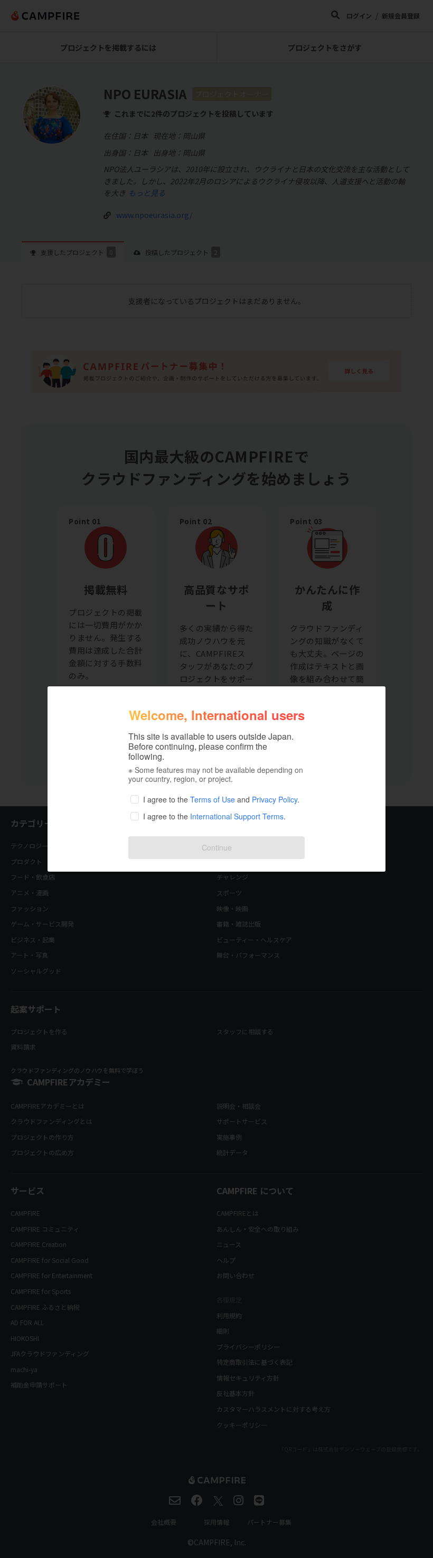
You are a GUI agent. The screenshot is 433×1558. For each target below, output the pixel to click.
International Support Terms (237, 816)
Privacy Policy (274, 799)
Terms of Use (212, 799)
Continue (217, 847)
